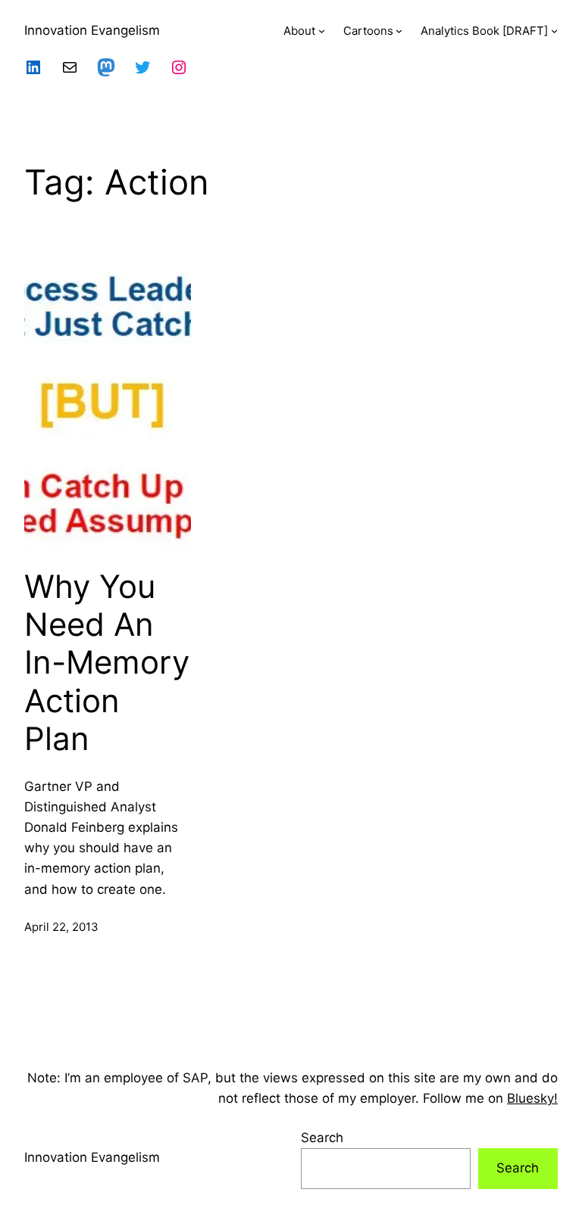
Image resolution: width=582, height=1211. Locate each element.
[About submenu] (321, 30)
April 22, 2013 (61, 927)
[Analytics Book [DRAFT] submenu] (554, 30)
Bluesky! (532, 1098)
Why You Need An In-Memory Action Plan (106, 663)
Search (322, 1137)
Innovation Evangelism (92, 30)
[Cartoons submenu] (399, 30)
